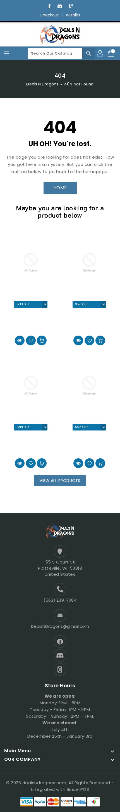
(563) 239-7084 (60, 600)
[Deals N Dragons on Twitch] (70, 6)
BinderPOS (78, 789)
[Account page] (100, 53)
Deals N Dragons (42, 84)
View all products (60, 480)
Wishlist (73, 15)
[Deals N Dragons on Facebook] (49, 6)
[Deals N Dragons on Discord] (60, 6)
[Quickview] (20, 340)
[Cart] (111, 53)
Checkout (49, 15)
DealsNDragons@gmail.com (60, 626)
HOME (60, 187)
